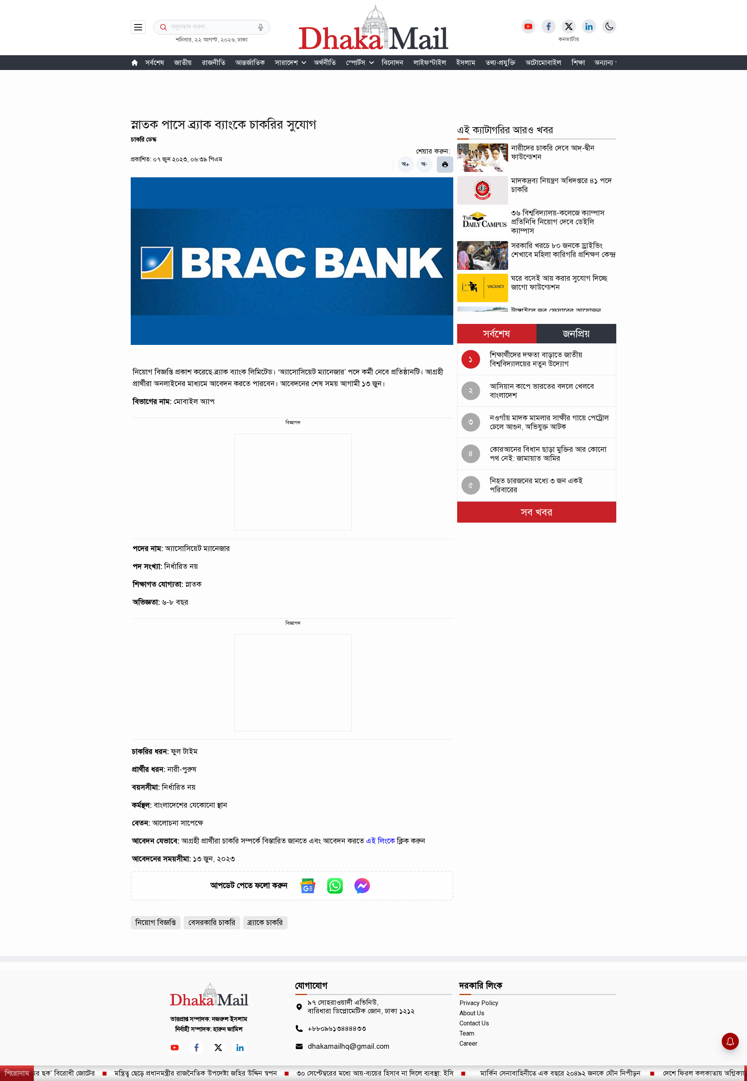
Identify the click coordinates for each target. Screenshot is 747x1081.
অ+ (405, 164)
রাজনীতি (213, 62)
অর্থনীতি (325, 62)
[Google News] (308, 886)
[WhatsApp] (335, 886)
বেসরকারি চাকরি (211, 922)
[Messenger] (362, 886)
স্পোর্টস (355, 62)
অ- (424, 164)
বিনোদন (392, 62)
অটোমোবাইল (543, 62)
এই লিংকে (380, 840)
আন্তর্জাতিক (250, 62)
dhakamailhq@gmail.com (348, 1046)
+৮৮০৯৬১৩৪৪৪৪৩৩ (337, 1028)
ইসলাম (465, 62)
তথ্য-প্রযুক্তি (501, 62)
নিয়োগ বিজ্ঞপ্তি (155, 922)
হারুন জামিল (228, 1029)
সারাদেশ (286, 62)
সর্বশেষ (155, 62)
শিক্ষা (578, 62)
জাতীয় (183, 62)
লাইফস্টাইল (430, 62)
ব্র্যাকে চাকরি (265, 922)
